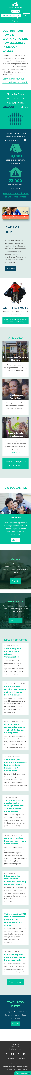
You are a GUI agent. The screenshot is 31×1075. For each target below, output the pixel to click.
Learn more (10, 268)
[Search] (18, 18)
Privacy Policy (15, 1064)
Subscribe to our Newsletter (15, 1059)
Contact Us (15, 620)
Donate (15, 581)
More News (15, 982)
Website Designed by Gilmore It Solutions (15, 1066)
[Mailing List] (13, 18)
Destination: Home (15, 5)
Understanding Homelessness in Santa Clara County (15, 320)
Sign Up (15, 540)
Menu (16, 21)
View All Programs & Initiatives (15, 463)
